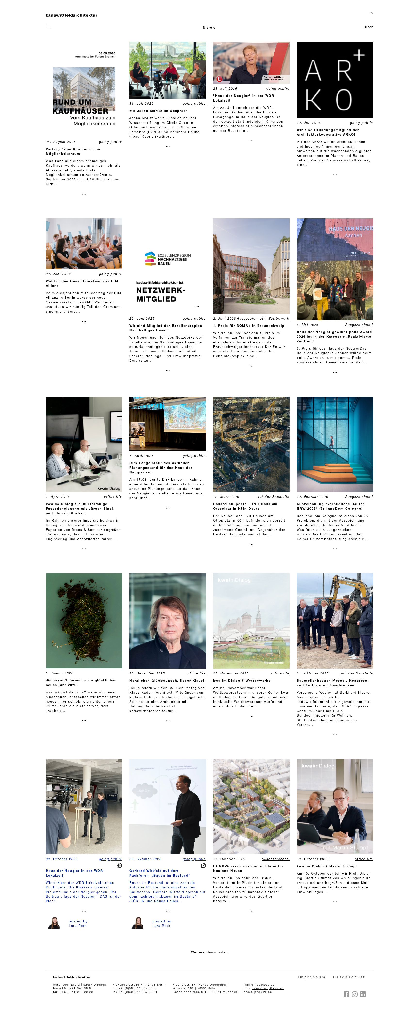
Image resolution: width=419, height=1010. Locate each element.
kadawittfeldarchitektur (71, 977)
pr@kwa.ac (263, 992)
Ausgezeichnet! (251, 319)
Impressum (312, 977)
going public (110, 142)
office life (113, 497)
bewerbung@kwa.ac (268, 988)
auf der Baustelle (274, 497)
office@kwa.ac (263, 985)
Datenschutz (349, 977)
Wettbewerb (279, 319)
